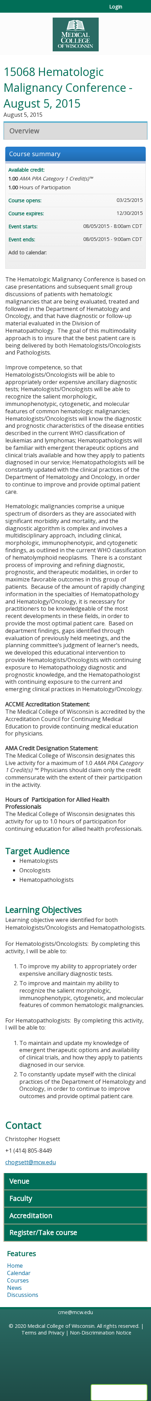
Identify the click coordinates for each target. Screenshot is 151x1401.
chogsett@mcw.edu (30, 1162)
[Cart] (130, 10)
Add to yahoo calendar (118, 252)
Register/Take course (43, 1232)
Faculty (20, 1198)
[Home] (75, 32)
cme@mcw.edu (75, 1312)
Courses (18, 1280)
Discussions (22, 1295)
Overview (24, 130)
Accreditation (30, 1215)
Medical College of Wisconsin (60, 1326)
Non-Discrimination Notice (100, 1332)
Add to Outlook (136, 252)
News (14, 1288)
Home (15, 1265)
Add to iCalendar (127, 252)
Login (115, 6)
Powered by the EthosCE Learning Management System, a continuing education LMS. (119, 1392)
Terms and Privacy (42, 1332)
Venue (19, 1181)
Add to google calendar (109, 252)
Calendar (19, 1273)
